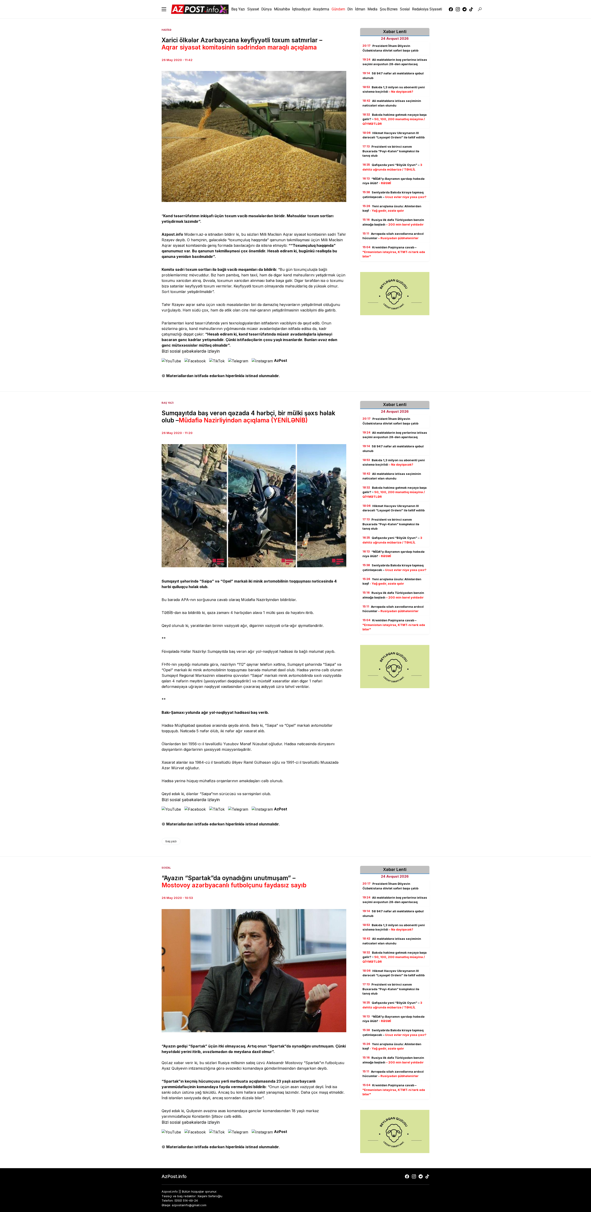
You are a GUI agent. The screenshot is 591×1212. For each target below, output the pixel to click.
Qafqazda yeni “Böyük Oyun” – (392, 167)
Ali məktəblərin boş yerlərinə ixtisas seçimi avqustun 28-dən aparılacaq (394, 62)
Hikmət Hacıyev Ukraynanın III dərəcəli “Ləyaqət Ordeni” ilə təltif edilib (393, 135)
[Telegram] (464, 9)
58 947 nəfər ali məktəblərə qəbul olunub (393, 75)
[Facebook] (451, 9)
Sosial (166, 867)
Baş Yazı (168, 402)
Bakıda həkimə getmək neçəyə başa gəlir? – (394, 119)
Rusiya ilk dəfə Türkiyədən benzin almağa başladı (393, 222)
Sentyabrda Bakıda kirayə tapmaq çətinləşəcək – (394, 194)
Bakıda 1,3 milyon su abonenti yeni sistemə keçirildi (393, 89)
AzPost (280, 360)
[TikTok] (471, 9)
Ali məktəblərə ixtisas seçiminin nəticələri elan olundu (391, 103)
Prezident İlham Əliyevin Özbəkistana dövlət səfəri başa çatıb (390, 48)
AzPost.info (174, 1176)
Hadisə (166, 29)
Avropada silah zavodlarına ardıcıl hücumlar (393, 236)
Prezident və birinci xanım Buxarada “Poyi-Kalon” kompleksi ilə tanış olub (390, 151)
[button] (164, 9)
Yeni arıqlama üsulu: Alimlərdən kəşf (391, 208)
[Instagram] (458, 9)
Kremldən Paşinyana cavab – (393, 251)
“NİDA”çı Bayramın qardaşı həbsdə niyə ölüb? (393, 181)
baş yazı (171, 841)
